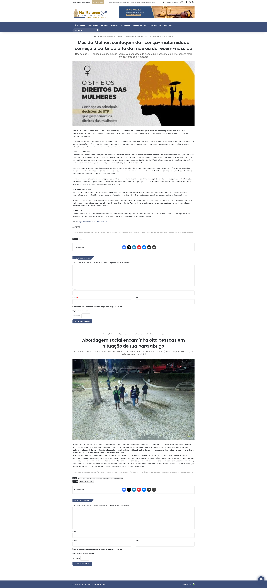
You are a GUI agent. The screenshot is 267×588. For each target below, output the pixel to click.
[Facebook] (124, 247)
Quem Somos (93, 25)
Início (97, 36)
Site (137, 298)
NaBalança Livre (140, 25)
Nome (74, 289)
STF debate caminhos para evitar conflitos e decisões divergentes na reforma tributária (133, 2)
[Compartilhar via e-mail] (149, 247)
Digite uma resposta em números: (83, 311)
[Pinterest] (139, 247)
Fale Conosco (155, 25)
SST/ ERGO (168, 25)
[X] (129, 247)
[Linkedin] (134, 247)
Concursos (125, 25)
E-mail (75, 298)
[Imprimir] (154, 247)
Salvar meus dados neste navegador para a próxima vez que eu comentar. (98, 307)
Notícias (114, 25)
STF (81, 239)
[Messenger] (144, 247)
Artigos (104, 25)
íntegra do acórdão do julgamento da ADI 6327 (94, 222)
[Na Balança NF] (89, 13)
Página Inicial (79, 25)
